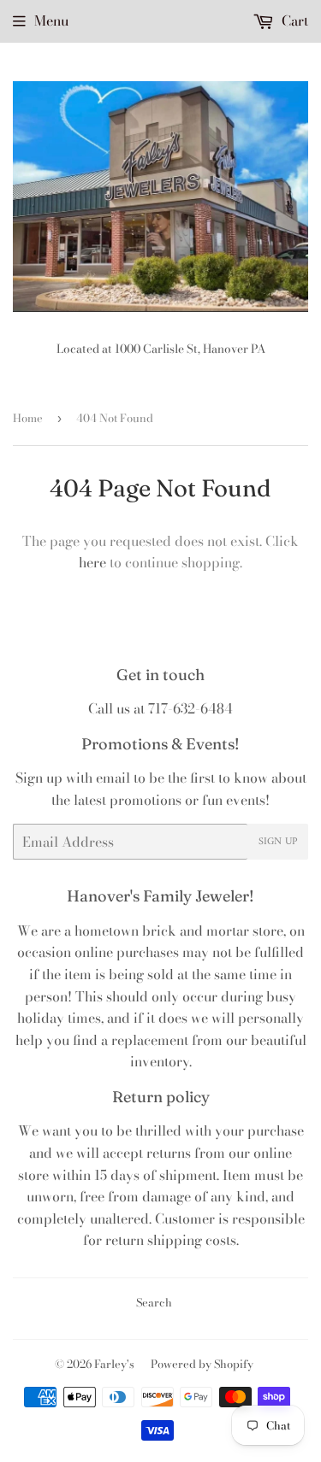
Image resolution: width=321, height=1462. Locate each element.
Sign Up (278, 842)
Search (154, 1302)
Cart (293, 20)
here (92, 562)
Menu (51, 20)
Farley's (114, 1363)
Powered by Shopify (202, 1363)
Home (28, 417)
